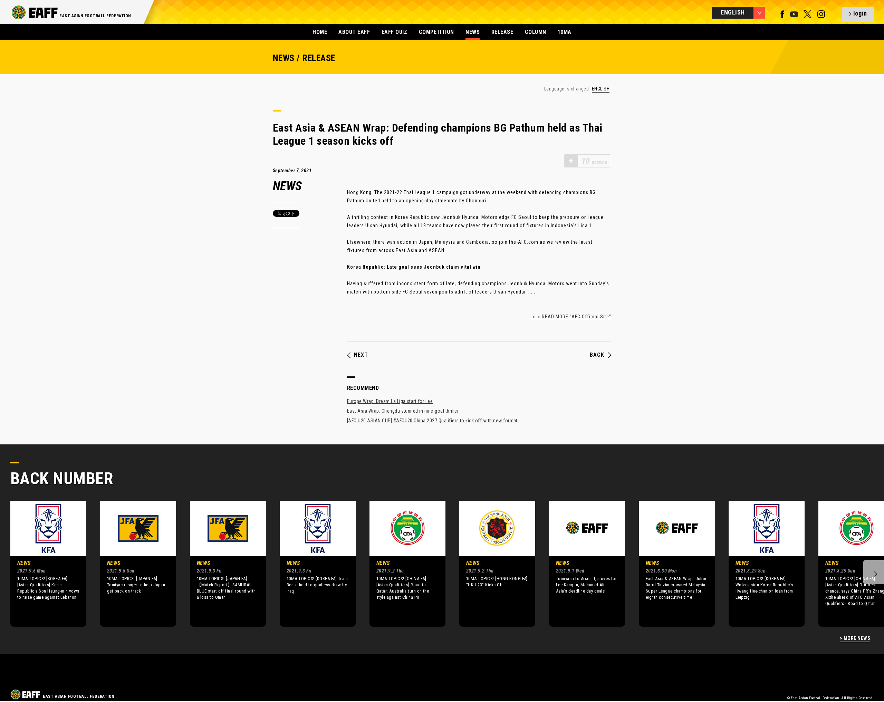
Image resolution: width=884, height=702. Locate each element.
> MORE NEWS (855, 638)
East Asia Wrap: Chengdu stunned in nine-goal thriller (403, 411)
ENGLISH (600, 89)
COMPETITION (436, 32)
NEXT (361, 355)
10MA (564, 32)
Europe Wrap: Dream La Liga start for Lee (390, 401)
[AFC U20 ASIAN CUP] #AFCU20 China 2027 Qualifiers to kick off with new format (432, 420)
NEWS (472, 32)
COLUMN (535, 32)
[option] (43, 563)
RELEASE (502, 32)
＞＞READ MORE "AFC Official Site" (571, 316)
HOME (320, 32)
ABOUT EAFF (354, 32)
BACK (597, 355)
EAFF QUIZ (394, 32)
